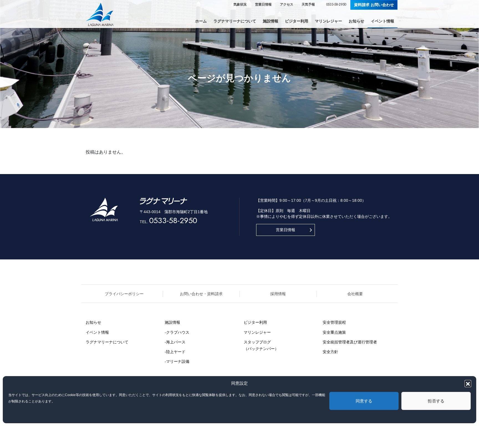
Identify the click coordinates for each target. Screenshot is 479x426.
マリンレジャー (257, 332)
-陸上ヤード (175, 352)
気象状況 (240, 4)
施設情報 (172, 322)
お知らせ (93, 322)
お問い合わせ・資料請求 (201, 294)
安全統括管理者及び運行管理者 (350, 342)
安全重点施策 (334, 332)
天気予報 (308, 4)
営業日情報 (263, 4)
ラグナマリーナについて (107, 342)
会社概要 (355, 294)
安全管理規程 (334, 322)
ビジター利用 (255, 322)
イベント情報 (97, 332)
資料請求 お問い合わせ (374, 4)
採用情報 (278, 294)
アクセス (286, 4)
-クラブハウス (177, 332)
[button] (468, 383)
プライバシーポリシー (124, 294)
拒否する (436, 401)
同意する (364, 401)
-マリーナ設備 (177, 361)
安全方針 (330, 352)
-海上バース (175, 342)
